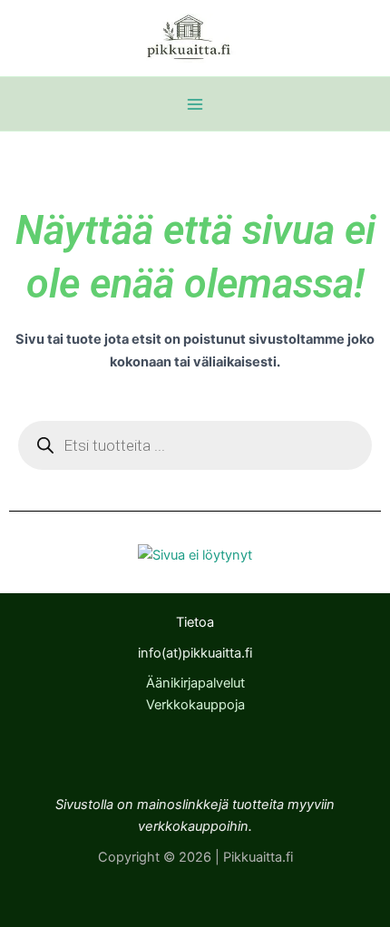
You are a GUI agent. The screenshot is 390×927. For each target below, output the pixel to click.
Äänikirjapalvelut (195, 683)
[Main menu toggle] (195, 104)
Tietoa (195, 622)
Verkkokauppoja (195, 705)
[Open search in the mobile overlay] (195, 445)
